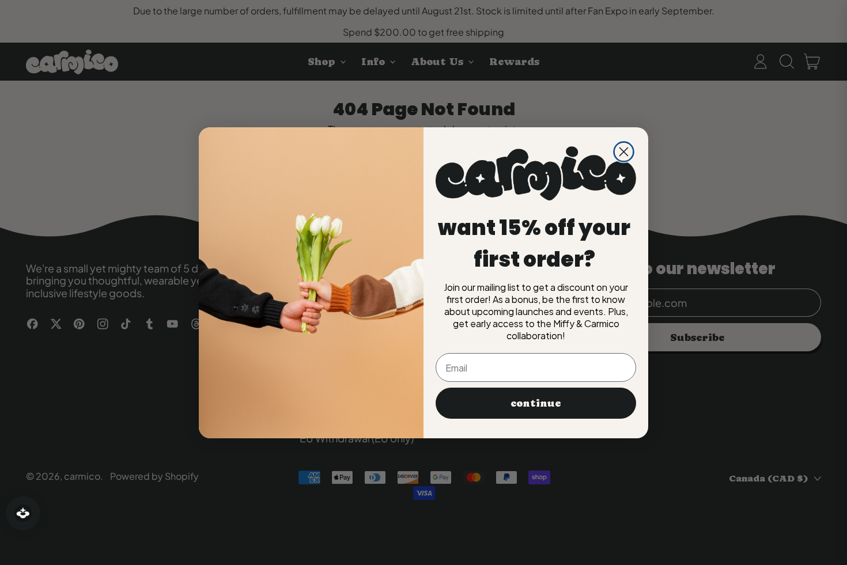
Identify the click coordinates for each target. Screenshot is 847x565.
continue (536, 403)
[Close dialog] (624, 152)
